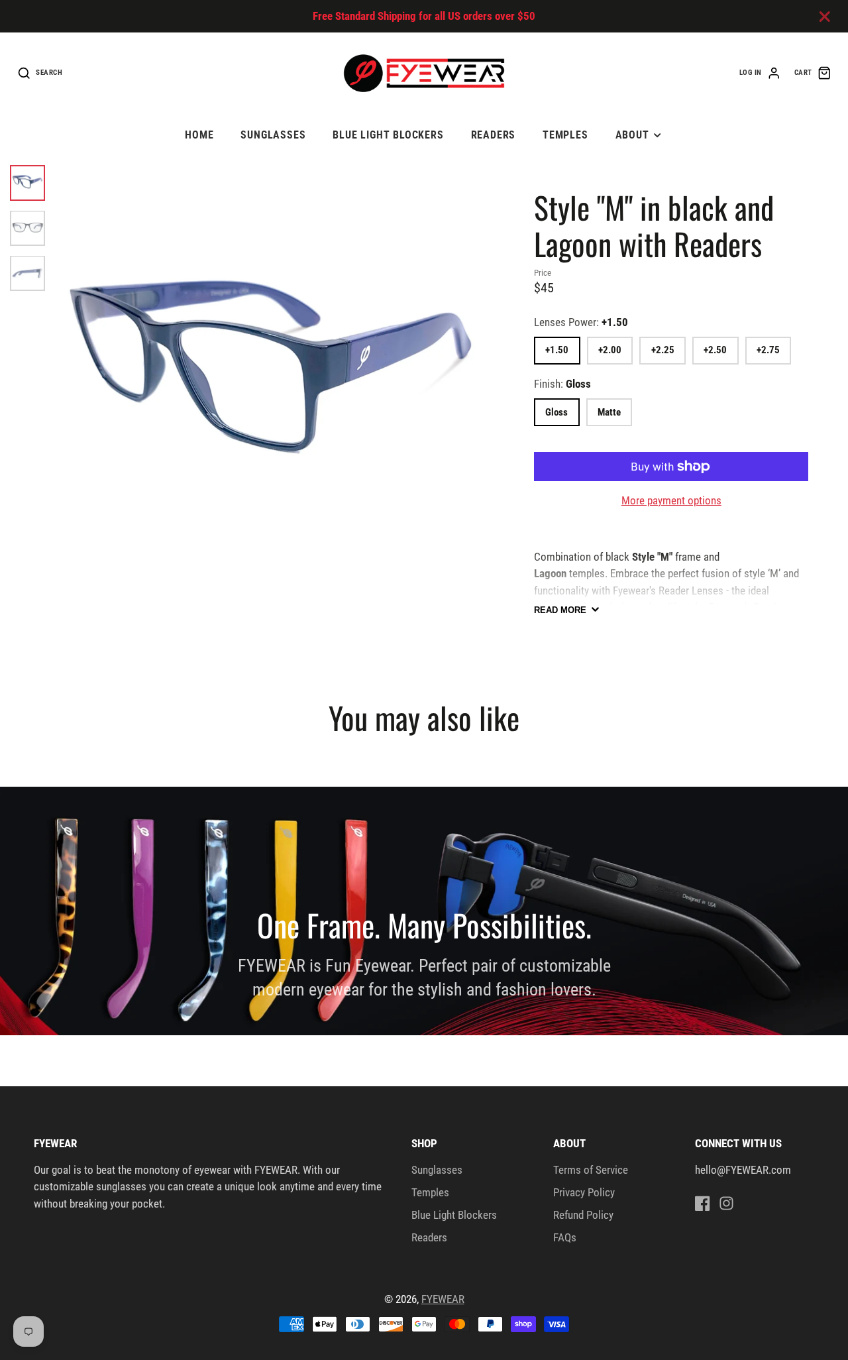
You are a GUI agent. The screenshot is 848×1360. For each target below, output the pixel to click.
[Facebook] (702, 1203)
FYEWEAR (442, 1299)
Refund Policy (583, 1214)
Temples (565, 135)
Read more (560, 610)
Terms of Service (590, 1169)
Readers (493, 135)
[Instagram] (726, 1203)
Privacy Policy (584, 1192)
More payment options (671, 500)
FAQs (564, 1237)
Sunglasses (272, 135)
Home (199, 135)
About (632, 135)
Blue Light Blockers (388, 135)
